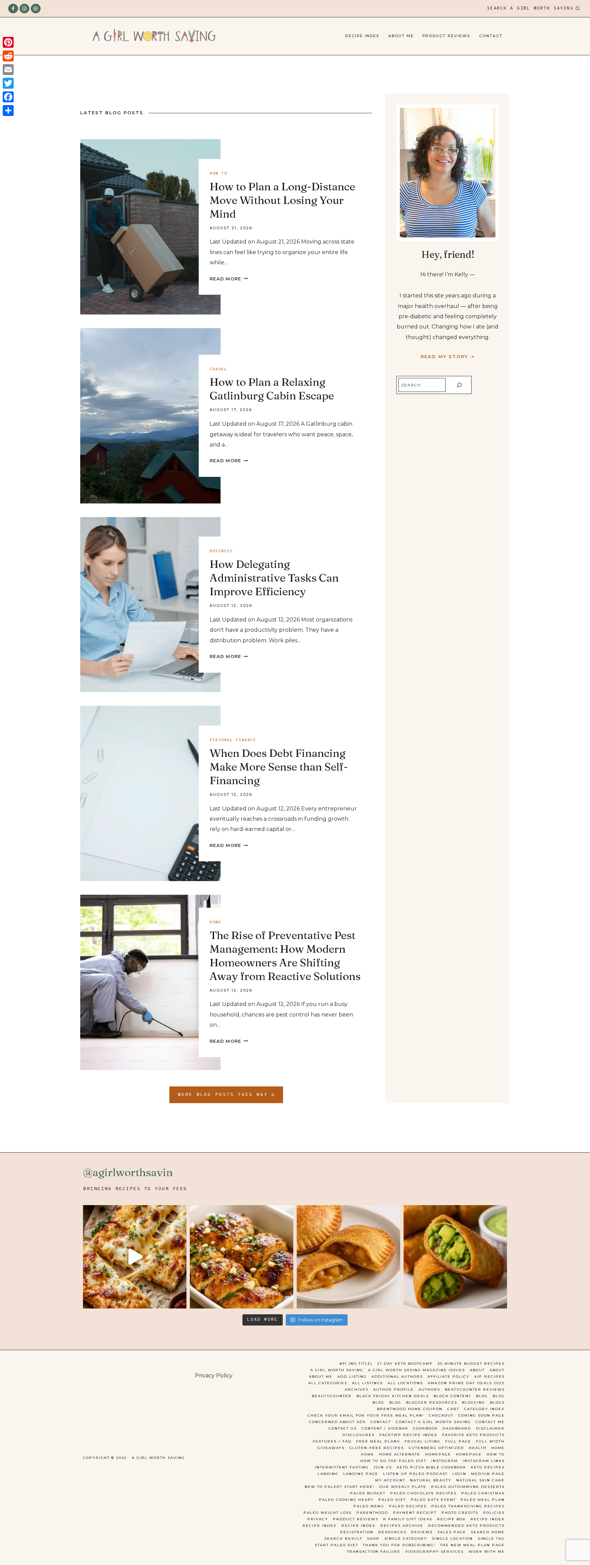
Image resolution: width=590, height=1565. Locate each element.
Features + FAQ (332, 1441)
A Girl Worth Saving (336, 1370)
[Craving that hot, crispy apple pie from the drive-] (348, 1256)
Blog (482, 1396)
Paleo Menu (368, 1506)
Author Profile (393, 1389)
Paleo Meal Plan (483, 1499)
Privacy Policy (214, 1375)
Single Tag (491, 1538)
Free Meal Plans (378, 1441)
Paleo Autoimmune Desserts (468, 1486)
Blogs (497, 1402)
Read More (229, 278)
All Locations (405, 1383)
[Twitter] (8, 83)
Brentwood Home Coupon (409, 1409)
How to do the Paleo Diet (393, 1461)
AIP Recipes (489, 1376)
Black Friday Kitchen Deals (392, 1396)
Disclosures (358, 1435)
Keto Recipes (488, 1467)
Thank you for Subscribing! (399, 1545)
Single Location (452, 1538)
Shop (373, 1538)
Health (478, 1448)
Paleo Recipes (407, 1506)
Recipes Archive (401, 1525)
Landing (328, 1474)
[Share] (8, 110)
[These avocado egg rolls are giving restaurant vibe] (455, 1256)
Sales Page (451, 1532)
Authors (429, 1389)
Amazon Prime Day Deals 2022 (466, 1383)
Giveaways (331, 1448)
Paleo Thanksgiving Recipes (468, 1506)
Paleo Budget (367, 1493)
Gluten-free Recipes (376, 1448)
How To (496, 1454)
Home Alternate (399, 1454)
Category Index (484, 1409)
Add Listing (352, 1376)
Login (459, 1474)
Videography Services (434, 1551)
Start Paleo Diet (336, 1545)
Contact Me (490, 1422)
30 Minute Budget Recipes (471, 1363)
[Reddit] (8, 56)
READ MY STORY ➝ (448, 356)
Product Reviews (446, 36)
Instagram (444, 1461)
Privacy (317, 1519)
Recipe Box (451, 1519)
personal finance (233, 740)
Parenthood (372, 1512)
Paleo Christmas (483, 1493)
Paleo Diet (392, 1499)
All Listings (367, 1383)
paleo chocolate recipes (423, 1493)
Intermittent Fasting (342, 1467)
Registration (357, 1532)
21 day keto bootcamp (405, 1363)
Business (221, 551)
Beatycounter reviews (475, 1389)
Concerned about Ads (337, 1422)
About (477, 1370)
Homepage (438, 1454)
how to (218, 173)
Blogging (473, 1402)
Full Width (490, 1441)
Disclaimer (490, 1428)
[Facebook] (13, 9)
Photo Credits (459, 1512)
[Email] (8, 69)
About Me (401, 36)
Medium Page (488, 1474)
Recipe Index (362, 36)
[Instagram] (24, 9)
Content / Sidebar (385, 1428)
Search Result (343, 1538)
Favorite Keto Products (473, 1435)
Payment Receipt (415, 1512)
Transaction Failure (374, 1551)
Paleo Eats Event (433, 1499)
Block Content (452, 1396)
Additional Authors (397, 1376)
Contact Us (342, 1428)
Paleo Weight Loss (328, 1512)
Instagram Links (484, 1461)
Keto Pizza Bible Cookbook (431, 1467)
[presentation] (150, 227)
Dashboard (456, 1428)
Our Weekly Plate (402, 1486)
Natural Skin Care (480, 1480)
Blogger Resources (431, 1402)
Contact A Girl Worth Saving (433, 1422)
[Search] (459, 385)
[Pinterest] (36, 9)
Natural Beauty (430, 1480)
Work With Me (486, 1551)
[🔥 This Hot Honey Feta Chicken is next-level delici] (241, 1256)
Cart (453, 1409)
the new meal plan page (472, 1545)
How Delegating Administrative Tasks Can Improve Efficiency (274, 577)
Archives (356, 1389)
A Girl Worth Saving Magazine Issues (416, 1370)
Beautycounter (332, 1396)
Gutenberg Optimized (436, 1448)
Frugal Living (422, 1441)
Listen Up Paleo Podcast (415, 1474)
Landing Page (360, 1474)
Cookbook (425, 1428)
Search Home (488, 1532)
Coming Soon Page (481, 1415)
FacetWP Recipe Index (408, 1435)
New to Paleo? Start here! (340, 1486)
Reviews (422, 1532)
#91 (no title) (356, 1363)
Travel (218, 369)
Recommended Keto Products (466, 1525)
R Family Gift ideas (407, 1519)
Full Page (458, 1441)
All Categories (327, 1383)
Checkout (441, 1415)
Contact (491, 36)
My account (390, 1480)
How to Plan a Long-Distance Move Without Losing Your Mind (282, 200)
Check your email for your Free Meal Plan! (366, 1415)
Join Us (383, 1467)
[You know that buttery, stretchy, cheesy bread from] (134, 1256)
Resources (392, 1532)
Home (215, 922)
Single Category (405, 1538)
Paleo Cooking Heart (346, 1499)
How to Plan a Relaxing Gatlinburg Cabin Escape (272, 388)
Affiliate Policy (448, 1376)
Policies (494, 1512)
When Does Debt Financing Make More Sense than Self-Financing (279, 766)
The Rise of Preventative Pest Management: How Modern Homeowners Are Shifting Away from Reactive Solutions (285, 955)
